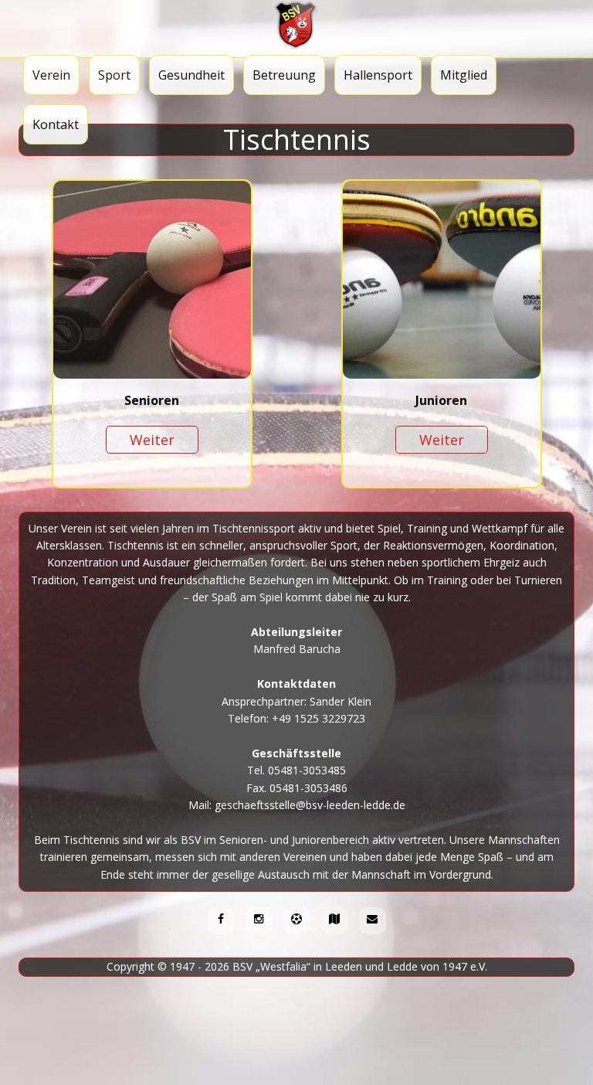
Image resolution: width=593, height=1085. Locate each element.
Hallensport (378, 74)
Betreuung (284, 74)
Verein (51, 74)
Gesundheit (191, 74)
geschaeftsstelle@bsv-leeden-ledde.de (310, 805)
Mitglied (463, 74)
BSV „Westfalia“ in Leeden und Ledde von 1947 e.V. (359, 966)
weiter (152, 439)
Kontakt (55, 124)
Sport (114, 74)
